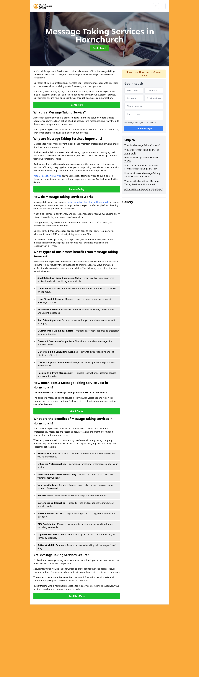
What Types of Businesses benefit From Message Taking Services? (141, 167)
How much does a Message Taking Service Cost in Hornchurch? (142, 175)
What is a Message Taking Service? (142, 145)
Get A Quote (76, 411)
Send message (144, 128)
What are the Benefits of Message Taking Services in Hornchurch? (141, 183)
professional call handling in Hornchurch (88, 202)
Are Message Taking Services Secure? (143, 188)
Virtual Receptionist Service (47, 175)
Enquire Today (76, 189)
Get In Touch (99, 48)
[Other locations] (156, 6)
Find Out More (77, 595)
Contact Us (77, 104)
